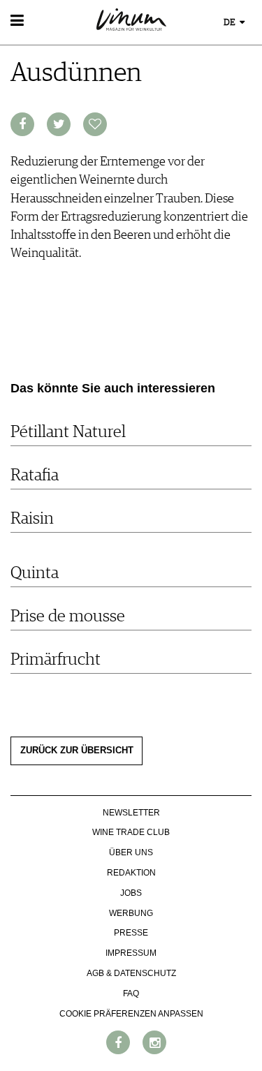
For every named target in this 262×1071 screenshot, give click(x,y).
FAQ (131, 993)
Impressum (131, 953)
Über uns (131, 852)
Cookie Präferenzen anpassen (131, 1014)
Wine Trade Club (131, 832)
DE (231, 22)
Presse (131, 933)
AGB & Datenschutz (131, 973)
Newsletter (131, 813)
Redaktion (131, 873)
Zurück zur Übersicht (76, 750)
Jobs (131, 893)
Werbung (131, 913)
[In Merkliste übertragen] (95, 124)
